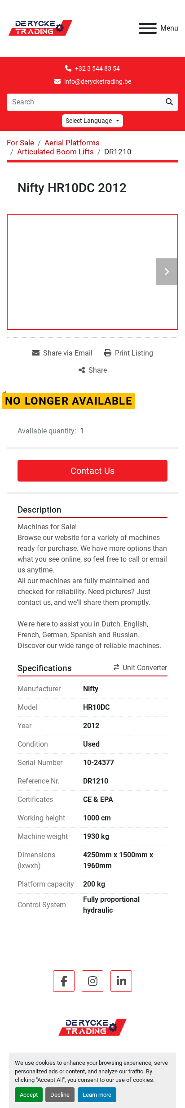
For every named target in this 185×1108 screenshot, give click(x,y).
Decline (60, 1094)
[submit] (169, 102)
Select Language (89, 120)
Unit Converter (145, 667)
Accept (29, 1094)
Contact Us (92, 470)
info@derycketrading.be (97, 81)
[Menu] (148, 28)
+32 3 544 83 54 (97, 68)
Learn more (97, 1094)
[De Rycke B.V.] (92, 1027)
